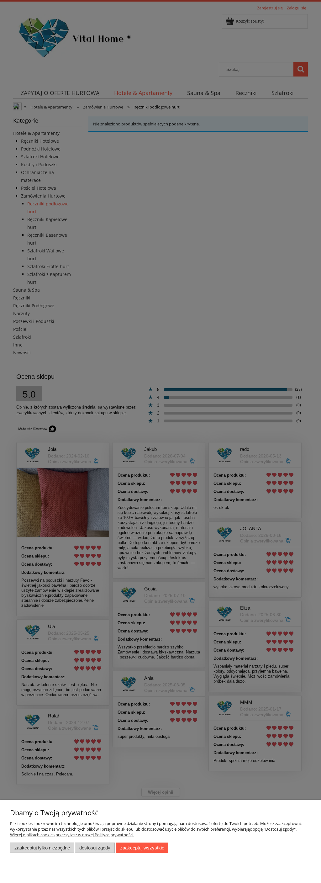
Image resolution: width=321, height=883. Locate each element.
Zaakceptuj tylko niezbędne (42, 847)
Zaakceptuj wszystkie (142, 847)
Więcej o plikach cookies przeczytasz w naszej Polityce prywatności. (72, 835)
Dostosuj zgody (94, 847)
